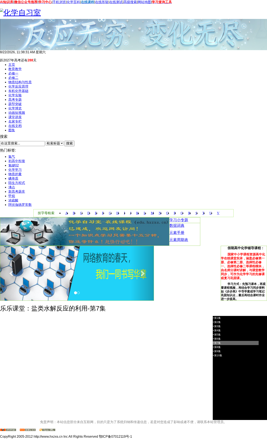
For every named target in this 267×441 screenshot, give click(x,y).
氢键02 (13, 165)
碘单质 (13, 178)
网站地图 (144, 2)
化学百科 (73, 2)
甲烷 (11, 196)
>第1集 (217, 318)
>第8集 (217, 347)
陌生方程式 (16, 183)
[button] (11, 273)
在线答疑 (101, 2)
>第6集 (217, 338)
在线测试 (116, 2)
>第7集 (217, 343)
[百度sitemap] (47, 430)
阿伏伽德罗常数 (20, 204)
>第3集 (217, 326)
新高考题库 (16, 191)
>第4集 (217, 330)
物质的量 (15, 174)
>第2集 (217, 322)
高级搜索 (130, 2)
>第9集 (217, 351)
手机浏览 (59, 2)
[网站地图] (8, 430)
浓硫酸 (13, 200)
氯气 (11, 156)
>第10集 (217, 355)
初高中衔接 (16, 161)
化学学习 (15, 169)
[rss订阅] (28, 430)
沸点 (11, 187)
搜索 (69, 143)
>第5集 (217, 334)
